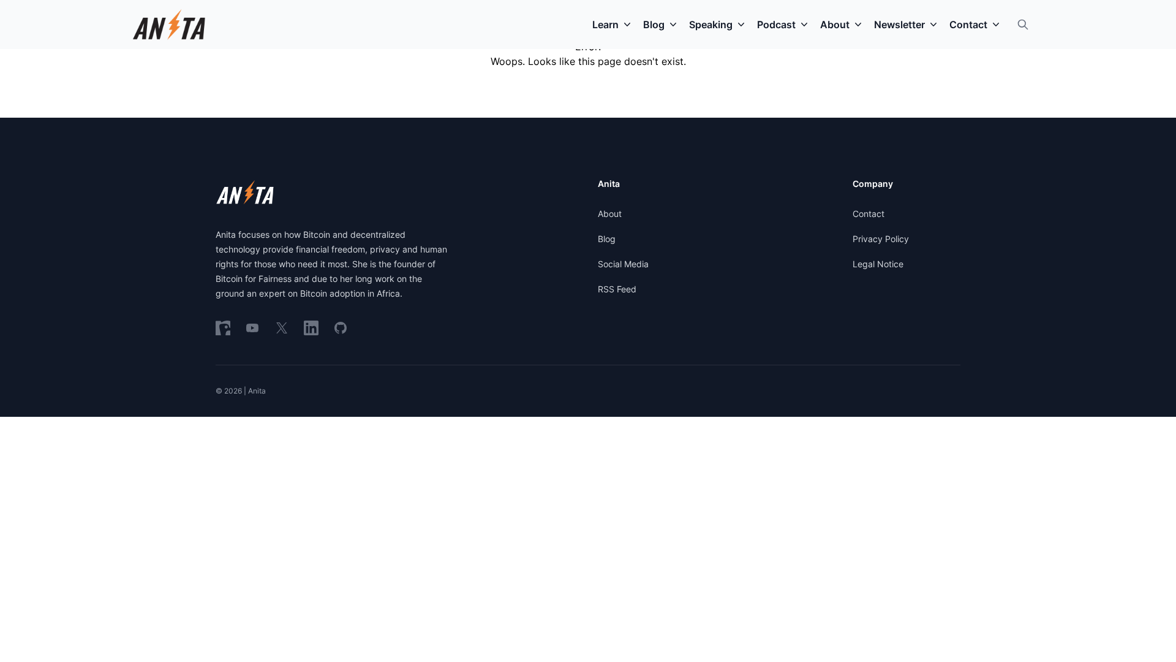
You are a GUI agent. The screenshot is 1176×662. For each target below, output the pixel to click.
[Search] (1023, 24)
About (610, 213)
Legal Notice (878, 264)
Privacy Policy (881, 239)
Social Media (623, 264)
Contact (868, 213)
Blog (607, 239)
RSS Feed (617, 289)
